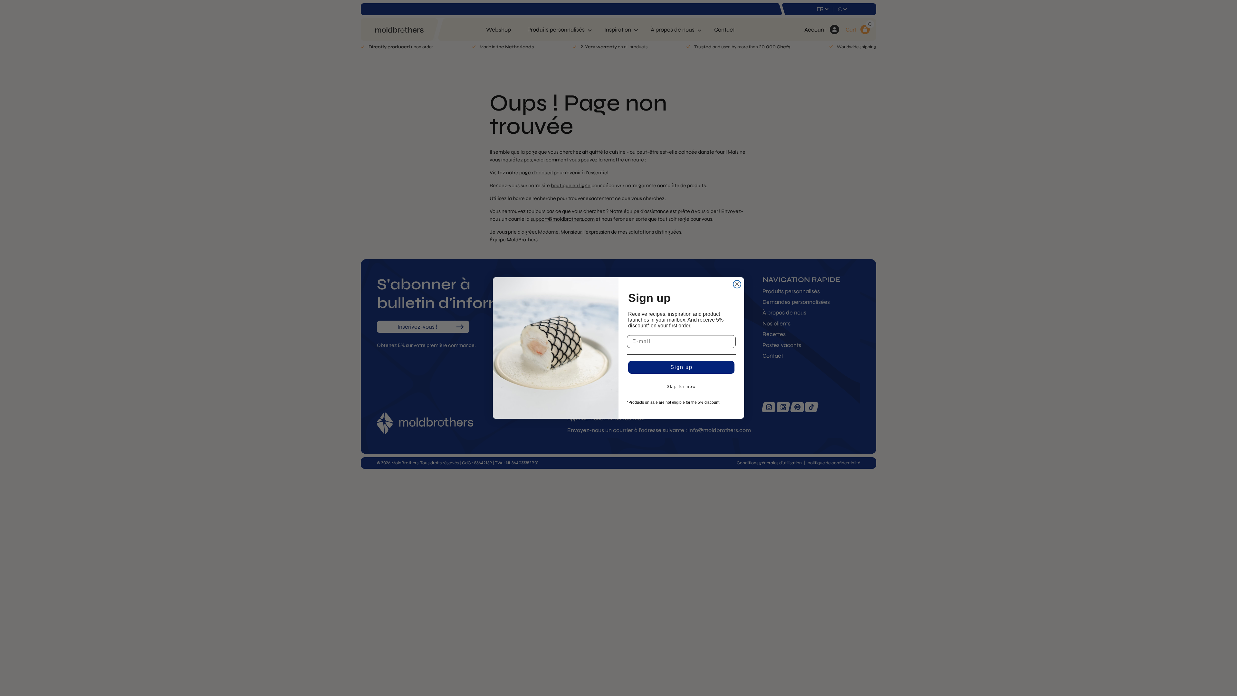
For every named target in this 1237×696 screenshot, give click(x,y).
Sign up (681, 367)
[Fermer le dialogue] (737, 284)
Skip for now (681, 386)
